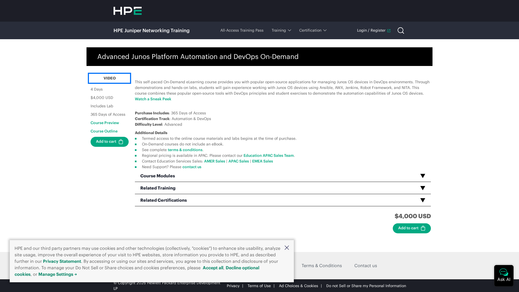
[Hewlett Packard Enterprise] (128, 11)
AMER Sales (214, 161)
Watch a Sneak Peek (153, 99)
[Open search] (400, 30)
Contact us (365, 265)
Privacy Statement (62, 261)
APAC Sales (238, 161)
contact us (191, 166)
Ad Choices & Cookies (298, 285)
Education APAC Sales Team (269, 155)
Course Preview (105, 122)
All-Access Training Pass (242, 30)
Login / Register (371, 30)
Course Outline (104, 131)
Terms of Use (259, 285)
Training (279, 30)
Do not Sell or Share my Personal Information (366, 285)
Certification (310, 30)
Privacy (233, 285)
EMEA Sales (262, 161)
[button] (287, 247)
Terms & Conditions (322, 265)
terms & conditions (185, 149)
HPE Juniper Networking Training (151, 30)
